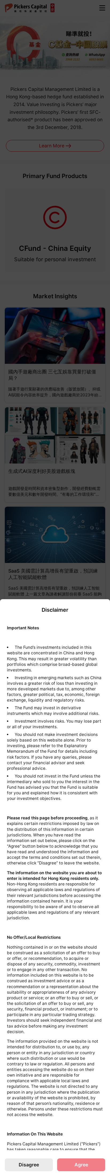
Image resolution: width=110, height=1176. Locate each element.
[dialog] (55, 887)
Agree (81, 1164)
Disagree (29, 1164)
